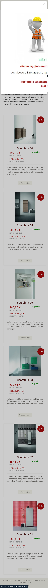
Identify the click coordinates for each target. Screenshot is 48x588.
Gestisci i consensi (20, 586)
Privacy (3, 586)
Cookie (9, 586)
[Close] (44, 4)
